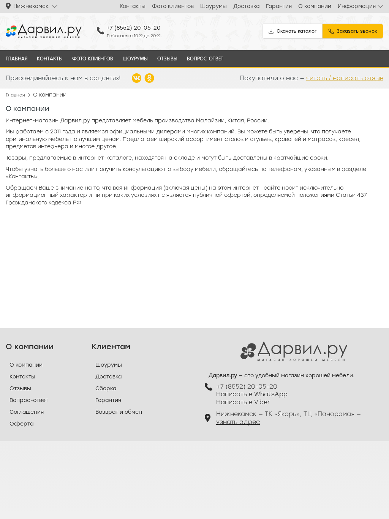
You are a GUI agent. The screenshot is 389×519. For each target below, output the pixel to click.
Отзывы (167, 58)
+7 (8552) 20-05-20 (133, 28)
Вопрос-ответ (205, 58)
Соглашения (26, 412)
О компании (314, 6)
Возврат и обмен (118, 412)
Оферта (21, 424)
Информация (357, 6)
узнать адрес (238, 422)
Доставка (246, 6)
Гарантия (279, 6)
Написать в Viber (243, 402)
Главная (16, 58)
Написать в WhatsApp (252, 394)
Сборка (105, 388)
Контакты (132, 6)
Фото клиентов (173, 6)
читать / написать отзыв (344, 78)
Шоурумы (213, 6)
